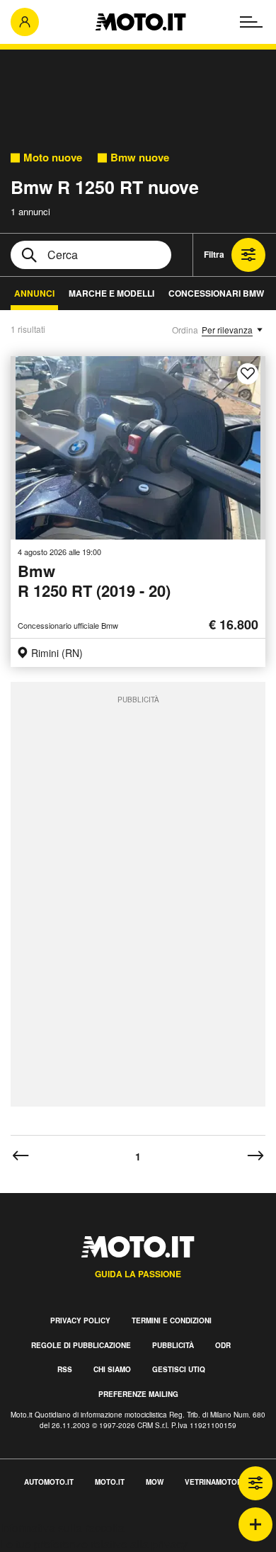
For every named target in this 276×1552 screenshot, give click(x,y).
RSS (64, 1369)
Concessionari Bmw (216, 293)
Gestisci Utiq (178, 1369)
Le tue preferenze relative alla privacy (94, 1544)
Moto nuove (52, 157)
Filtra (214, 254)
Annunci (34, 293)
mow (154, 1482)
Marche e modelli (111, 293)
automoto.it (49, 1482)
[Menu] (251, 22)
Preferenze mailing (138, 1394)
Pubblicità (173, 1345)
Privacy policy (80, 1320)
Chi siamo (112, 1369)
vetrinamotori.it (219, 1482)
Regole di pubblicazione (81, 1345)
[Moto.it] (140, 21)
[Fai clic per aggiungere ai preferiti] (247, 373)
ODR (223, 1345)
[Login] (25, 22)
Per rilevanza (227, 330)
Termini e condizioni (172, 1320)
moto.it (110, 1482)
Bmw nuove (139, 157)
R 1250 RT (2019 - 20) (94, 581)
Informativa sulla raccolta (62, 1527)
